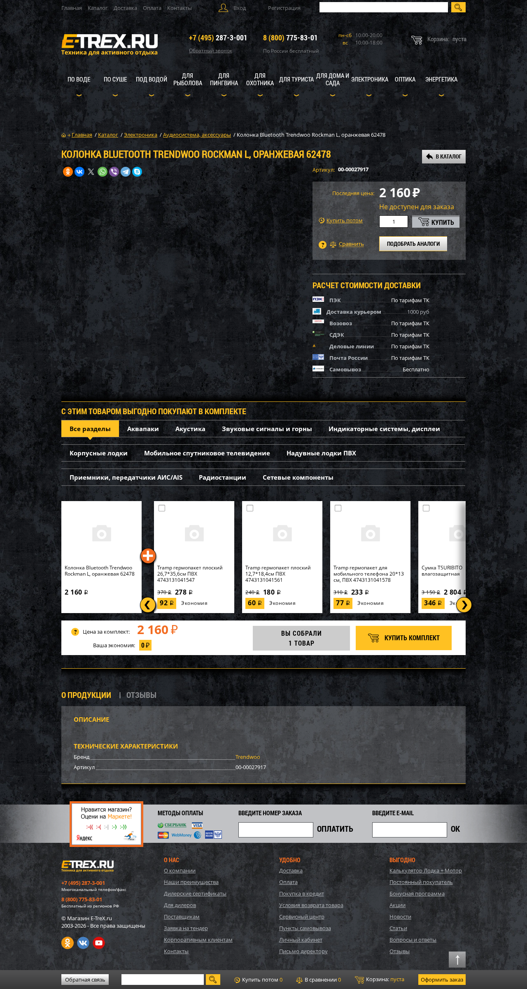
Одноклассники (67, 943)
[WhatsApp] (102, 172)
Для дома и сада (332, 79)
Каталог (98, 8)
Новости (400, 916)
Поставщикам (182, 916)
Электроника (369, 79)
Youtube (99, 943)
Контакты (179, 8)
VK (83, 943)
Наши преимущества (191, 882)
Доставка (125, 8)
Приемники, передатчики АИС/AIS (126, 477)
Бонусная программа (417, 893)
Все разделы (90, 429)
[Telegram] (126, 172)
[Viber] (114, 172)
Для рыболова (187, 79)
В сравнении (322, 979)
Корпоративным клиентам (198, 939)
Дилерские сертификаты (195, 893)
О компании (180, 870)
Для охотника (260, 79)
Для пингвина (224, 79)
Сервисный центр (301, 916)
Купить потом (344, 220)
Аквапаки (143, 429)
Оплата (152, 8)
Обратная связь (85, 979)
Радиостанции (222, 477)
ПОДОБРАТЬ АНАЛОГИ (413, 243)
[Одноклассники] (68, 172)
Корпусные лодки (99, 453)
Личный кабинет (300, 939)
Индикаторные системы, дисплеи (384, 429)
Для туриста (296, 79)
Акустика (190, 429)
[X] (91, 172)
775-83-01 (290, 37)
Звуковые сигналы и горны (267, 429)
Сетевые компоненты (298, 477)
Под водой (151, 79)
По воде (79, 79)
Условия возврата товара (311, 905)
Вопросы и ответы (412, 939)
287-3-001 (218, 37)
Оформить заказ (442, 979)
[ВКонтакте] (79, 172)
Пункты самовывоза (305, 928)
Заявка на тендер (186, 928)
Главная (71, 8)
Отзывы (399, 951)
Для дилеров (180, 905)
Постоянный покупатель (421, 882)
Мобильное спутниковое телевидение (207, 453)
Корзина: (384, 979)
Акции (397, 905)
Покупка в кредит (301, 893)
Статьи (398, 928)
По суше (115, 79)
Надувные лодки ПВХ (321, 453)
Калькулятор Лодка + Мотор (425, 870)
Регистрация (284, 8)
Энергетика (441, 79)
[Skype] (137, 172)
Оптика (405, 79)
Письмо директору (303, 951)
